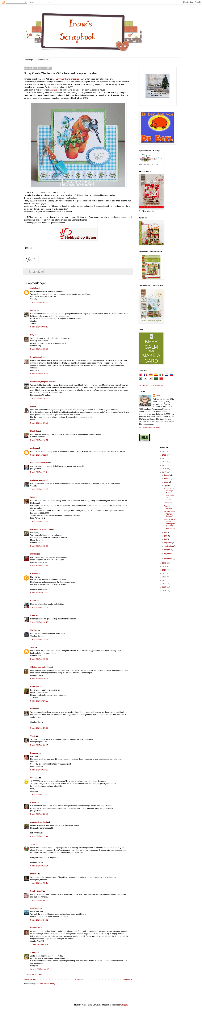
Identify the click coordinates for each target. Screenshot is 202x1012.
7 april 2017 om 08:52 (39, 900)
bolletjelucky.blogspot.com (41, 382)
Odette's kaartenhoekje (40, 667)
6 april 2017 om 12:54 (39, 866)
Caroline (33, 630)
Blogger (124, 1005)
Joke (32, 647)
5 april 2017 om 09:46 (39, 327)
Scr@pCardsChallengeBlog (67, 79)
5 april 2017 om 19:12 (39, 639)
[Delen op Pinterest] (42, 271)
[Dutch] (167, 375)
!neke (32, 615)
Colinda (33, 288)
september (168, 546)
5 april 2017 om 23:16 (39, 814)
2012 (164, 455)
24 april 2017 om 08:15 (39, 969)
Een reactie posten (34, 974)
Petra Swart (35, 928)
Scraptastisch (36, 357)
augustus (168, 543)
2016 (164, 469)
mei (166, 532)
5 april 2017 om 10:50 (39, 423)
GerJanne (34, 778)
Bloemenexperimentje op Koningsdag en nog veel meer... (169, 523)
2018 (164, 563)
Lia (31, 406)
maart (166, 482)
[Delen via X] (36, 271)
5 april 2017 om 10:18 (39, 374)
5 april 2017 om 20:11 (39, 701)
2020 (164, 570)
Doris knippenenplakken (40, 529)
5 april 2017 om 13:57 (39, 566)
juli (165, 539)
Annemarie (53, 90)
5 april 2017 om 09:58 (39, 349)
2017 (164, 472)
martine (33, 554)
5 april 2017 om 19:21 (39, 659)
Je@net (33, 448)
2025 (164, 587)
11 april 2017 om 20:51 (39, 945)
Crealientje (34, 908)
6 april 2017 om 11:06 (39, 836)
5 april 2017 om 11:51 (39, 472)
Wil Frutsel (34, 687)
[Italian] (161, 375)
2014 (164, 462)
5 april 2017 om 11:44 (39, 455)
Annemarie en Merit (38, 822)
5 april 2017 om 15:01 (39, 607)
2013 (164, 458)
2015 (164, 465)
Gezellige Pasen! (168, 507)
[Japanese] (146, 379)
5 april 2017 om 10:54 (39, 440)
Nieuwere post (30, 979)
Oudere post (127, 979)
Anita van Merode (37, 480)
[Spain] (156, 375)
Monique (33, 874)
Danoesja (34, 753)
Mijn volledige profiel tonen (149, 427)
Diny (32, 335)
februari (167, 479)
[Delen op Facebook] (39, 271)
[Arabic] (156, 379)
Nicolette (34, 431)
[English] (141, 375)
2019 (164, 566)
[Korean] (151, 379)
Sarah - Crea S (36, 891)
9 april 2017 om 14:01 (39, 920)
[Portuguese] (141, 379)
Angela (33, 953)
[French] (146, 375)
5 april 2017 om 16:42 (39, 622)
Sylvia (33, 844)
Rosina (33, 802)
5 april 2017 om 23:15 (39, 794)
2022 (164, 577)
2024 (164, 584)
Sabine (33, 601)
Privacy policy (42, 60)
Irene (158, 395)
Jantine (33, 310)
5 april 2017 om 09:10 (39, 302)
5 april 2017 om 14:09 (39, 593)
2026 (164, 591)
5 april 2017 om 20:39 (39, 728)
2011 (164, 451)
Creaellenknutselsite (39, 463)
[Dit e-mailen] (30, 271)
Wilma (32, 497)
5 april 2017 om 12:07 (39, 489)
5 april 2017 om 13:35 (39, 546)
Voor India (168, 503)
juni (166, 536)
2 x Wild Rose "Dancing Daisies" (169, 514)
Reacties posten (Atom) (45, 984)
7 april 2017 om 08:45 (39, 883)
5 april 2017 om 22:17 (39, 745)
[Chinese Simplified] (161, 379)
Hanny (33, 709)
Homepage (28, 60)
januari (167, 475)
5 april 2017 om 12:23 (39, 521)
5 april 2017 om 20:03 (39, 679)
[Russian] (172, 375)
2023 (164, 580)
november (168, 553)
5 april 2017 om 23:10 (39, 770)
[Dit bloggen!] (33, 271)
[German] (151, 375)
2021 (164, 573)
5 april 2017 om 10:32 (39, 398)
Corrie (33, 736)
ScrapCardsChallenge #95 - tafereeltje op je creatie (169, 494)
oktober (167, 550)
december (168, 559)
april (166, 486)
